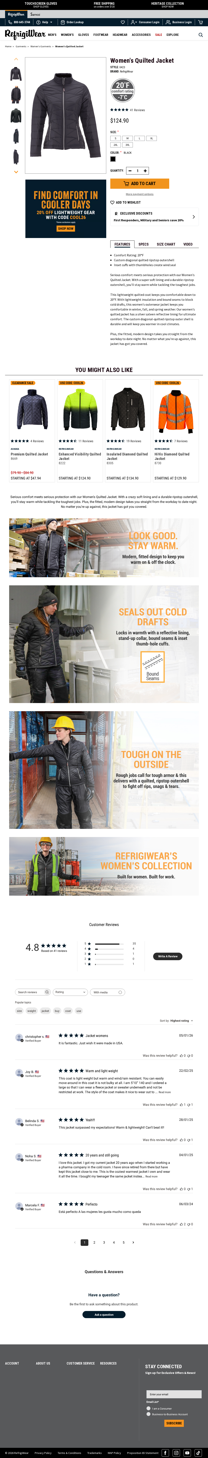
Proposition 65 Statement (142, 1453)
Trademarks (94, 1453)
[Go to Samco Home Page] (35, 14)
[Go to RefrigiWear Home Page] (16, 14)
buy (57, 1011)
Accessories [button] (141, 35)
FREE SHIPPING (104, 5)
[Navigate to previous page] (75, 1242)
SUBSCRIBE (174, 1423)
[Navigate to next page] (133, 1242)
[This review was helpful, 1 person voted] (181, 1105)
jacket (45, 1011)
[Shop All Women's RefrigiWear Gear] (104, 835)
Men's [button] (52, 35)
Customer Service (81, 1363)
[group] (16, 74)
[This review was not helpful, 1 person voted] (188, 1105)
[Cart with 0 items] (200, 22)
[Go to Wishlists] (123, 22)
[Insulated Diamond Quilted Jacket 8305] (128, 409)
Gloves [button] (83, 35)
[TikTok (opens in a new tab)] (198, 1453)
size (19, 1011)
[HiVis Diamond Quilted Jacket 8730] (176, 409)
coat (68, 1011)
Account (12, 1363)
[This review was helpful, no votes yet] (181, 1056)
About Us (43, 1363)
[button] (45, 22)
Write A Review (168, 956)
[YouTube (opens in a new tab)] (187, 1453)
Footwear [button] (100, 35)
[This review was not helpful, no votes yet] (188, 1056)
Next (16, 171)
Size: (114, 132)
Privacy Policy (43, 1453)
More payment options (140, 194)
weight (31, 1011)
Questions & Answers (104, 1271)
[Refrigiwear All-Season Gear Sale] (65, 208)
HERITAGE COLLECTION (167, 5)
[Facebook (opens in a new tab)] (165, 1453)
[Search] (201, 36)
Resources (108, 1363)
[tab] (122, 244)
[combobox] (70, 992)
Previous (16, 58)
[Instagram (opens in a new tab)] (176, 1453)
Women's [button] (67, 35)
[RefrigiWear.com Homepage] (25, 35)
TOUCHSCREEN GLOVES (41, 5)
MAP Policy (114, 1453)
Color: (121, 152)
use (79, 1011)
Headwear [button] (120, 35)
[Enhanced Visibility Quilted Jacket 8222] (80, 409)
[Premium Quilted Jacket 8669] (32, 409)
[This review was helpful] (181, 1224)
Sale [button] (158, 35)
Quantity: (117, 170)
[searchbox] (29, 992)
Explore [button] (173, 35)
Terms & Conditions (69, 1453)
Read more (165, 1092)
